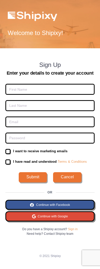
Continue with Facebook (52, 205)
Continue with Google (52, 216)
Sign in (73, 229)
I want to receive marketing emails (40, 151)
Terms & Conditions (72, 161)
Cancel (67, 177)
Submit (32, 177)
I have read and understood (50, 161)
